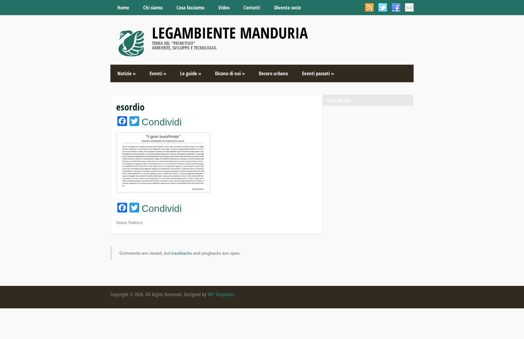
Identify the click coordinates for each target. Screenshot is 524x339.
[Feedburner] (409, 7)
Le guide (190, 73)
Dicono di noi (230, 73)
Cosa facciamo (190, 7)
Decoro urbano (273, 73)
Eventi (157, 73)
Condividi (162, 122)
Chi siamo (153, 7)
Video (224, 7)
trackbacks (181, 253)
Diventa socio (287, 7)
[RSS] (369, 7)
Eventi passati (318, 73)
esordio (130, 106)
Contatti (252, 7)
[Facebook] (395, 7)
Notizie (126, 73)
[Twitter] (382, 7)
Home (123, 7)
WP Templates (221, 294)
